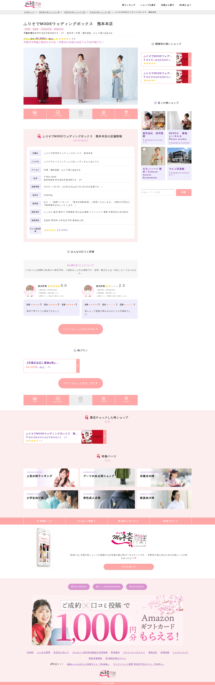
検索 (184, 192)
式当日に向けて (61, 652)
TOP (35, 115)
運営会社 (152, 652)
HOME (30, 652)
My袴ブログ (169, 521)
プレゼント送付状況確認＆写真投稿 (90, 652)
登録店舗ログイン (117, 658)
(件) (64, 230)
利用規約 (115, 652)
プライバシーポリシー (134, 652)
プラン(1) (103, 115)
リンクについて (180, 652)
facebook (138, 587)
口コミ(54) (58, 115)
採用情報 (165, 652)
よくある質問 (43, 652)
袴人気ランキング (127, 521)
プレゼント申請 (85, 521)
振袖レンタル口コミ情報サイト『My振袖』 (88, 664)
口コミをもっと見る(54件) (79, 329)
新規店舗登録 (95, 658)
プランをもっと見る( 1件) (79, 383)
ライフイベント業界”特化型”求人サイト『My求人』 (139, 664)
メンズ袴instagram (109, 587)
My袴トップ (45, 521)
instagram (80, 587)
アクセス (126, 115)
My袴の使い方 (129, 567)
